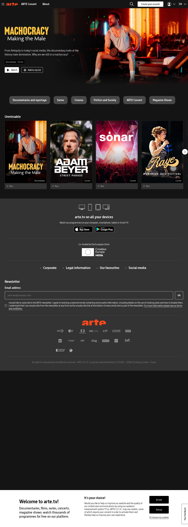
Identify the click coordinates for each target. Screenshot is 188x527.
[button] (132, 4)
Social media (137, 268)
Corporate (50, 268)
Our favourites (109, 268)
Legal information (78, 268)
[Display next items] (185, 152)
